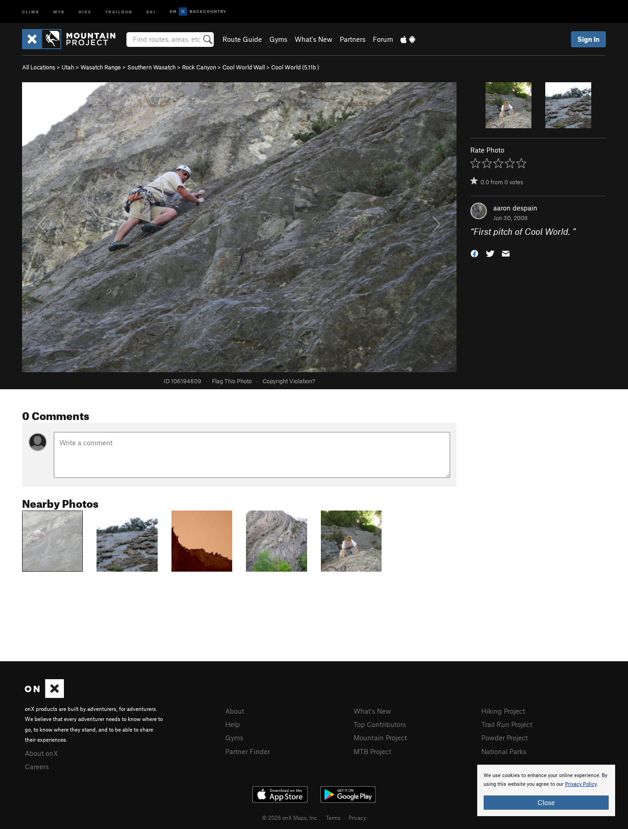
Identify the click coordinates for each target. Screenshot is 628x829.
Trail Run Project (506, 724)
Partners (352, 39)
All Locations (38, 67)
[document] (546, 790)
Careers (37, 766)
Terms (333, 817)
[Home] (73, 39)
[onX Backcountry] (198, 11)
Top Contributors (380, 724)
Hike (85, 11)
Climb (31, 11)
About (234, 711)
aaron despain (515, 208)
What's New (313, 39)
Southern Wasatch (151, 67)
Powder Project (504, 737)
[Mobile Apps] (407, 39)
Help (232, 724)
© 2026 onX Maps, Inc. (290, 817)
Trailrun (118, 11)
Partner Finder (247, 751)
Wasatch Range (100, 67)
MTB (59, 11)
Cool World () (295, 67)
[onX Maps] (44, 695)
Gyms (278, 39)
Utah (68, 67)
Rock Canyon (199, 67)
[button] (474, 253)
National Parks (503, 751)
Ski (151, 11)
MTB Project (372, 751)
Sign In (588, 39)
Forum (383, 39)
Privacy (357, 817)
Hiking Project (503, 711)
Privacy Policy (581, 784)
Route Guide (242, 39)
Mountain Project (380, 737)
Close (546, 802)
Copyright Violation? (289, 381)
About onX (41, 753)
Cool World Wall (244, 67)
